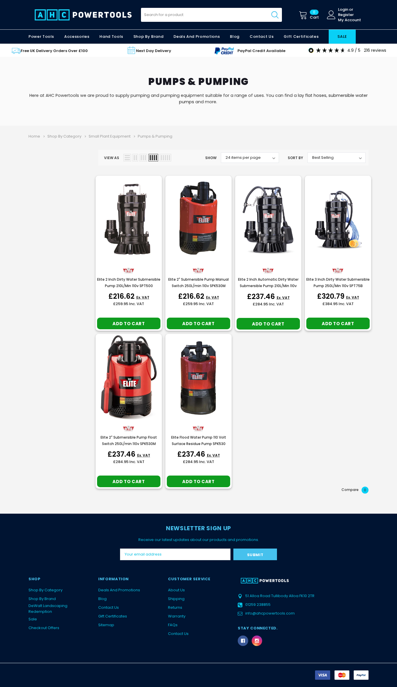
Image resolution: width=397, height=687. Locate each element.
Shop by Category (45, 590)
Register (346, 14)
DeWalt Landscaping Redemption (47, 608)
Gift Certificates (112, 616)
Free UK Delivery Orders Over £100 (54, 51)
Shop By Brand (42, 598)
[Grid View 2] (135, 157)
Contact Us (108, 607)
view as (111, 157)
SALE (342, 36)
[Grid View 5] (165, 157)
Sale (32, 619)
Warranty (176, 616)
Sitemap (106, 625)
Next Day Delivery (153, 51)
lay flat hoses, (312, 95)
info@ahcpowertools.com (270, 613)
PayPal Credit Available (261, 51)
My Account (349, 20)
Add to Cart (128, 324)
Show (211, 157)
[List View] (127, 157)
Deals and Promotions (197, 36)
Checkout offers (43, 628)
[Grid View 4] (153, 157)
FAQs (173, 625)
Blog (102, 598)
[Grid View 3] (143, 157)
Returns (175, 607)
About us (176, 590)
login (343, 9)
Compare (353, 489)
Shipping (176, 598)
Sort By (295, 157)
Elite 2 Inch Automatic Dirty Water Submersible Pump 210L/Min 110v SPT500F (268, 286)
